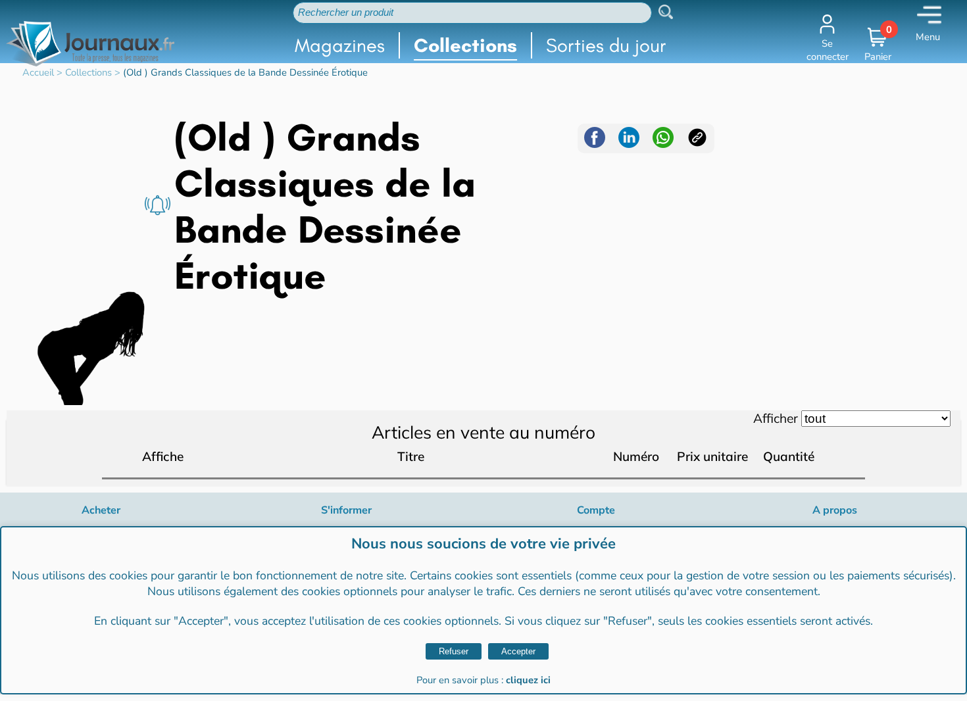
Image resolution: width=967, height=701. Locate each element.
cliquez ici (528, 680)
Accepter (518, 651)
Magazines (340, 45)
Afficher (775, 418)
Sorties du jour (606, 45)
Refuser (453, 651)
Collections (465, 45)
